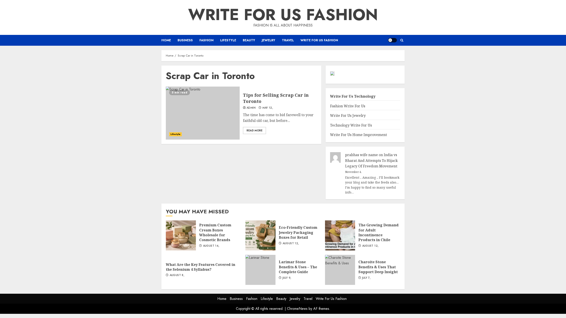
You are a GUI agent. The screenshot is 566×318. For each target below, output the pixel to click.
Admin (251, 108)
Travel (288, 40)
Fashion (206, 40)
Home (166, 40)
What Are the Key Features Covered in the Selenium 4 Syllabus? (200, 267)
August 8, (177, 275)
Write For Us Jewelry (348, 115)
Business (185, 40)
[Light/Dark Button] (392, 40)
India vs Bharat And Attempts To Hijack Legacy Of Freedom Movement (371, 160)
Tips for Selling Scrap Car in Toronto (203, 113)
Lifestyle (228, 40)
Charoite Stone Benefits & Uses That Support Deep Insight (340, 270)
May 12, (267, 108)
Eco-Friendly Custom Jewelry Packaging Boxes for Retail (260, 235)
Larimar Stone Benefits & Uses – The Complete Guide (260, 270)
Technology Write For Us (351, 125)
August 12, (291, 243)
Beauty (249, 40)
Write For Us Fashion (283, 14)
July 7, (366, 278)
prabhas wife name (361, 154)
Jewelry (268, 40)
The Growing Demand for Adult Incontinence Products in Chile (340, 235)
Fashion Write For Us (347, 106)
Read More (254, 130)
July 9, (287, 278)
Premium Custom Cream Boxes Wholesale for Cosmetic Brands (181, 235)
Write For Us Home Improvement (358, 134)
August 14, (211, 246)
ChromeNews (297, 308)
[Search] (402, 40)
